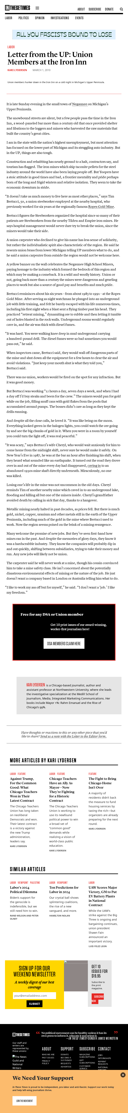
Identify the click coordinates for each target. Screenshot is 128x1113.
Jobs (100, 1055)
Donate (109, 9)
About (81, 9)
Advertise (66, 1066)
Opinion (39, 18)
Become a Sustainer (66, 1059)
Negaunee (80, 104)
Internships (104, 1058)
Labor (8, 18)
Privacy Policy (46, 1062)
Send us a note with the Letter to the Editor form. (73, 736)
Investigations (60, 18)
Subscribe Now (98, 999)
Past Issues (48, 1057)
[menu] (37, 8)
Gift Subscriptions (87, 1061)
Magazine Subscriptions (87, 1056)
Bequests (66, 1063)
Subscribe (95, 9)
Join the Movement (24, 1101)
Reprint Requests (103, 1063)
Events (79, 18)
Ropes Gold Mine (101, 206)
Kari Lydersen (17, 70)
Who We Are (48, 1054)
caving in (94, 465)
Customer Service (84, 1067)
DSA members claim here (64, 643)
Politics (24, 18)
